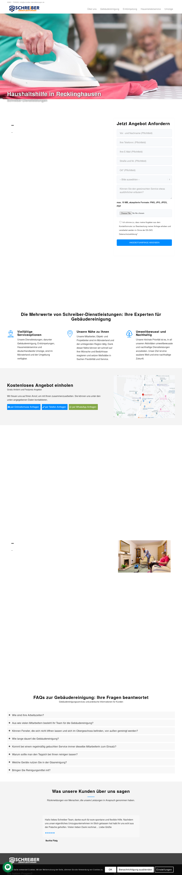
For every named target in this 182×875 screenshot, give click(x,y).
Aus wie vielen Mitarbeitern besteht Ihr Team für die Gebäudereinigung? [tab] (52, 723)
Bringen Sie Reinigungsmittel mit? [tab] (31, 770)
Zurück (124, 556)
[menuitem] (91, 9)
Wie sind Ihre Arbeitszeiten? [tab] (28, 715)
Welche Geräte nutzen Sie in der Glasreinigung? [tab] (39, 762)
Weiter (164, 556)
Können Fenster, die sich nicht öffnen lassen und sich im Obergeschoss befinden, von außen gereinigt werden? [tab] (75, 730)
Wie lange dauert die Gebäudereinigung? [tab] (35, 738)
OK (110, 869)
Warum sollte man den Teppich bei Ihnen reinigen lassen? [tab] (45, 754)
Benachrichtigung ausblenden (135, 869)
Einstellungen (164, 869)
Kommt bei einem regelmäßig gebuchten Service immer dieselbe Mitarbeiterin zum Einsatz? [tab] (64, 746)
